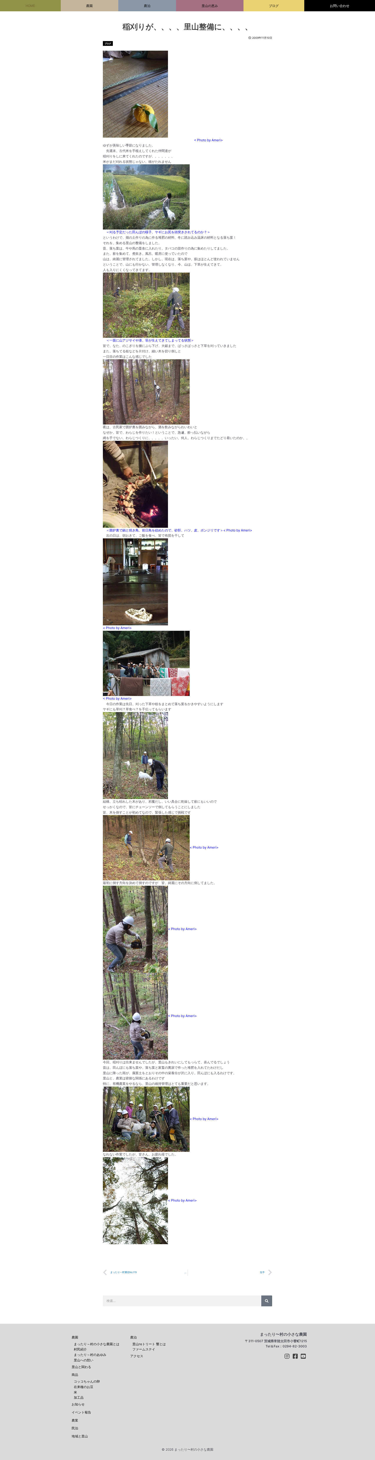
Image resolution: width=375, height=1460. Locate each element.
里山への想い (83, 1360)
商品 (75, 1375)
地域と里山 (80, 1436)
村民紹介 (80, 1349)
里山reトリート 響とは (149, 1344)
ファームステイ (143, 1349)
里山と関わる (81, 1367)
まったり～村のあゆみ (90, 1355)
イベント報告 (81, 1412)
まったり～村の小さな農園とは (96, 1344)
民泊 (75, 1428)
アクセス (136, 1356)
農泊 (133, 1337)
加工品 (79, 1397)
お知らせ (78, 1404)
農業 (75, 1420)
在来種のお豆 (83, 1387)
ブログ (108, 43)
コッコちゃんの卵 (87, 1381)
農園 (75, 1337)
